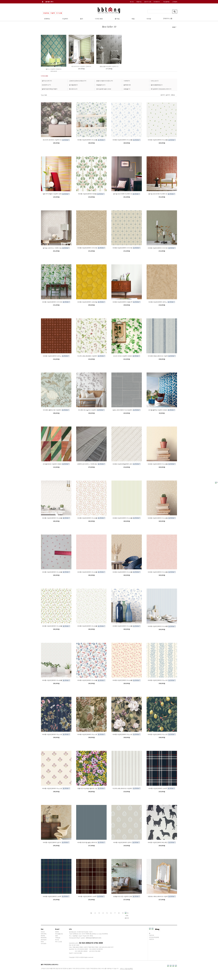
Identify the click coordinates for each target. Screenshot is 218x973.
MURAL (43, 935)
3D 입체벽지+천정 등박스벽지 (160, 89)
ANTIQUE (43, 939)
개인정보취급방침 (154, 937)
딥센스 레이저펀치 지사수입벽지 (123, 410)
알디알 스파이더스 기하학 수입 (52, 248)
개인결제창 (166, 1)
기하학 (126, 81)
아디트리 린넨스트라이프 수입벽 (158, 356)
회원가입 (138, 1)
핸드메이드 (72, 89)
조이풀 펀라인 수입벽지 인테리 (52, 464)
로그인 (132, 1)
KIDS (42, 941)
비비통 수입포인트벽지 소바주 (158, 788)
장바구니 (147, 1)
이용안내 (151, 939)
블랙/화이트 (127, 85)
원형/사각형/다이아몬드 (103, 81)
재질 (133, 19)
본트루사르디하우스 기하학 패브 (87, 464)
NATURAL (44, 933)
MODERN (43, 937)
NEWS (57, 932)
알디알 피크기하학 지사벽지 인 (122, 194)
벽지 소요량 (58, 941)
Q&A (56, 935)
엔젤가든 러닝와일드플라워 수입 (87, 788)
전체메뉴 (47, 19)
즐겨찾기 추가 (49, 1)
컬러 (81, 19)
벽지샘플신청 (59, 933)
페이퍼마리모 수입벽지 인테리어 (81, 66)
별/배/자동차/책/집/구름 (49, 89)
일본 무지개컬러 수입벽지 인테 (52, 194)
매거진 (57, 939)
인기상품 (59, 13)
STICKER (43, 943)
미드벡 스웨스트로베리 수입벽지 (87, 356)
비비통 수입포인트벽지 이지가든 (87, 248)
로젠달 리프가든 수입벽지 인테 (122, 896)
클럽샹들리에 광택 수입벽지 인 (109, 66)
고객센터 (174, 1)
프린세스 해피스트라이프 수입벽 (158, 896)
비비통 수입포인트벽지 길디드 (52, 842)
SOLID (43, 932)
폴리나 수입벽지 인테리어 (53, 69)
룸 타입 (117, 19)
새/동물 (126, 89)
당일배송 (46, 13)
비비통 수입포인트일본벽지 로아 (123, 464)
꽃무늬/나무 (45, 81)
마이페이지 (157, 1)
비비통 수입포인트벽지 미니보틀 (87, 140)
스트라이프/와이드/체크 (76, 81)
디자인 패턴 (99, 19)
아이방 (149, 19)
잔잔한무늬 (45, 85)
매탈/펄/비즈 (100, 85)
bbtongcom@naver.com (93, 938)
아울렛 (52, 13)
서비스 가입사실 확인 (126, 968)
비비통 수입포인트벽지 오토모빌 (87, 302)
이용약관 (151, 935)
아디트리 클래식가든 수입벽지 (52, 410)
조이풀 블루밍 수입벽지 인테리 (157, 410)
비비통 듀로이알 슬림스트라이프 (87, 842)
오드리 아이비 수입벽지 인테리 (122, 356)
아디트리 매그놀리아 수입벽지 (87, 410)
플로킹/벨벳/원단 (156, 85)
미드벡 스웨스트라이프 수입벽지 (123, 788)
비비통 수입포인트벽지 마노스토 (158, 680)
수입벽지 (65, 19)
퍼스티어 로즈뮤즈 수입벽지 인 (52, 140)
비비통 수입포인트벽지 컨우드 (122, 842)
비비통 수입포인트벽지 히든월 (87, 194)
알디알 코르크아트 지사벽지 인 (157, 194)
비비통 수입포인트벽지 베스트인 (158, 842)
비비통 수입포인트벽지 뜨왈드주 (123, 302)
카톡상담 (57, 937)
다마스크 (153, 81)
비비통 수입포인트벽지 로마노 (158, 302)
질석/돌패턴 (72, 85)
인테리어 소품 (167, 18)
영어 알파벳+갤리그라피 (103, 89)
